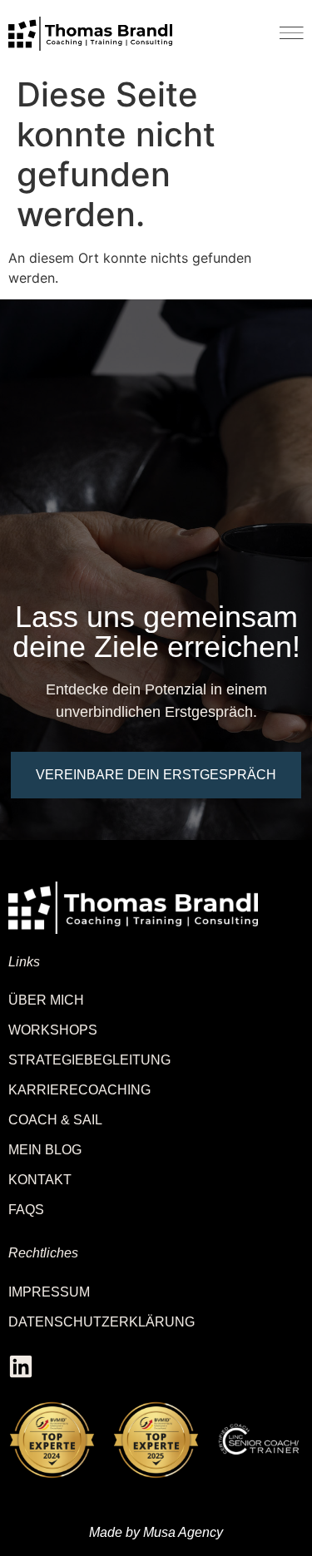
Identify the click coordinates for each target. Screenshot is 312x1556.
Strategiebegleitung (89, 1060)
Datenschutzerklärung (101, 1322)
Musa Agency (183, 1532)
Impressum (49, 1292)
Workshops (52, 1030)
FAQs (26, 1210)
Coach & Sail (55, 1120)
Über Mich (46, 1000)
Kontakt (40, 1180)
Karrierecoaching (79, 1090)
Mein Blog (45, 1150)
